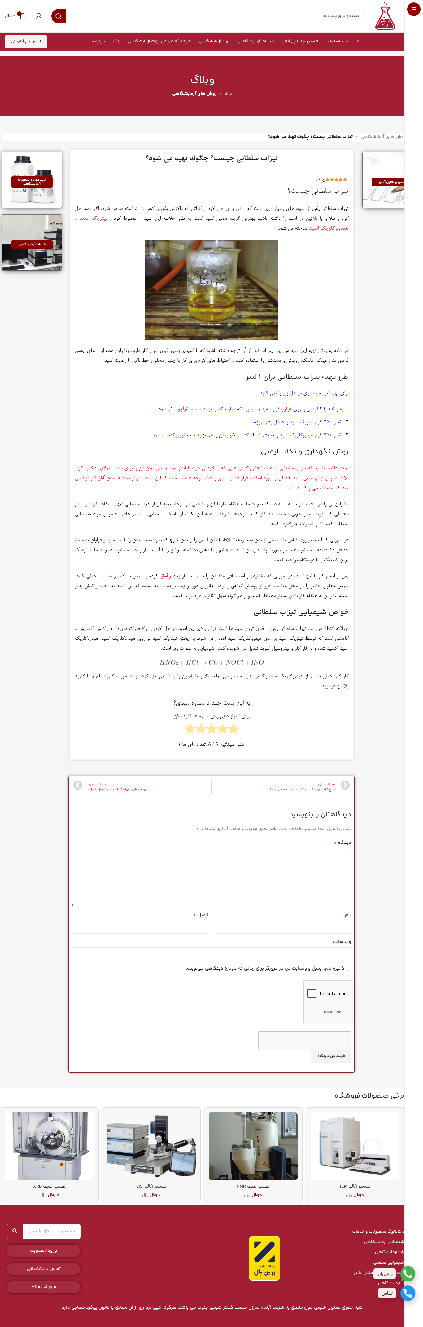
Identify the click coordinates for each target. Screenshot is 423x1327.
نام (346, 915)
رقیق (165, 576)
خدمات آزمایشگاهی (396, 1283)
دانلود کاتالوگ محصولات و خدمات (383, 1231)
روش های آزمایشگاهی (194, 93)
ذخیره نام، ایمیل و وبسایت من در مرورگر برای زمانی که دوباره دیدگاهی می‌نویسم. (263, 968)
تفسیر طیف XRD (49, 1186)
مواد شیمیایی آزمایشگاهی (389, 1242)
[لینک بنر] (393, 180)
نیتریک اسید (93, 219)
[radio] (233, 730)
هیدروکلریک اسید (328, 229)
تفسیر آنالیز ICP (355, 1186)
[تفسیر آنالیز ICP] (355, 1146)
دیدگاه (342, 843)
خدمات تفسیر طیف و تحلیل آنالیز (384, 1273)
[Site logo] (385, 16)
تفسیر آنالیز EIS (151, 1186)
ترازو (286, 409)
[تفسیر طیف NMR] (253, 1146)
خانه (229, 93)
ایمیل (200, 915)
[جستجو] (15, 1231)
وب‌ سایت (342, 941)
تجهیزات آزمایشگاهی (394, 1252)
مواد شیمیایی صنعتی (393, 1262)
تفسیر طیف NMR (253, 1186)
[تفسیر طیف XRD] (49, 1146)
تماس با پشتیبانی (26, 41)
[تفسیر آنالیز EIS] (151, 1146)
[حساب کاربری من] (38, 16)
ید (298, 209)
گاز (101, 478)
